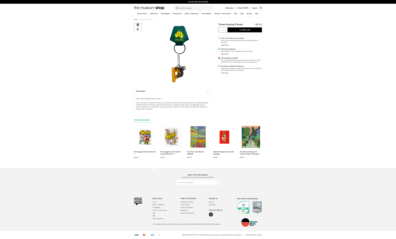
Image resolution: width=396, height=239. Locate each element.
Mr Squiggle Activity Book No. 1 (145, 153)
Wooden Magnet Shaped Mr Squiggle (223, 153)
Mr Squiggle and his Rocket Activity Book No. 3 (170, 153)
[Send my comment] (217, 182)
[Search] (177, 8)
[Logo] (149, 8)
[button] (260, 7)
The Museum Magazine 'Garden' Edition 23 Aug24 (249, 153)
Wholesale (229, 8)
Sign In (255, 8)
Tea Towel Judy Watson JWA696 (195, 153)
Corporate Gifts (243, 8)
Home (136, 19)
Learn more (224, 45)
